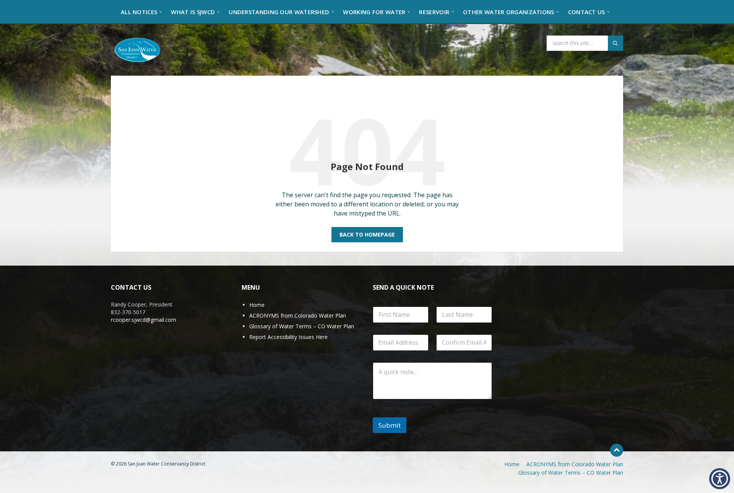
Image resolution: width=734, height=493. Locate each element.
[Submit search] (615, 43)
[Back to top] (616, 450)
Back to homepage (367, 234)
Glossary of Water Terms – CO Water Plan (301, 326)
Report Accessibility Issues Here (288, 337)
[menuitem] (139, 11)
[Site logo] (137, 49)
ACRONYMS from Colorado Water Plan (297, 315)
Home (257, 304)
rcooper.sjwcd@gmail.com (143, 319)
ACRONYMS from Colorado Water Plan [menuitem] (574, 464)
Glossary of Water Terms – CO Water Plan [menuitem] (570, 472)
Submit (389, 425)
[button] (719, 478)
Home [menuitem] (512, 464)
